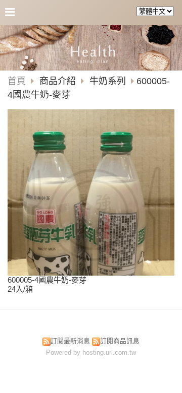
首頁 (17, 81)
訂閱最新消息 (70, 341)
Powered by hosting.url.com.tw (91, 352)
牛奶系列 (107, 81)
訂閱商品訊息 (120, 341)
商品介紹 (58, 81)
